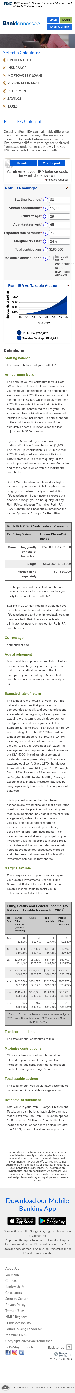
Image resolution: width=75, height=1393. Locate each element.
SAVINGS (15, 98)
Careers (11, 1280)
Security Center (16, 1298)
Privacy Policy (15, 1305)
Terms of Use (14, 1311)
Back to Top (56, 1347)
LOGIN (66, 20)
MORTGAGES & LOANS (25, 75)
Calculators (13, 1292)
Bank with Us (14, 1286)
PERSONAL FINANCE (24, 83)
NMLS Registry (16, 1317)
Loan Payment (59, 27)
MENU (53, 20)
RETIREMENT (18, 91)
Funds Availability (18, 1323)
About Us (12, 1268)
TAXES (13, 106)
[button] (37, 188)
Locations (12, 1274)
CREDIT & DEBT (19, 60)
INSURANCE (17, 68)
